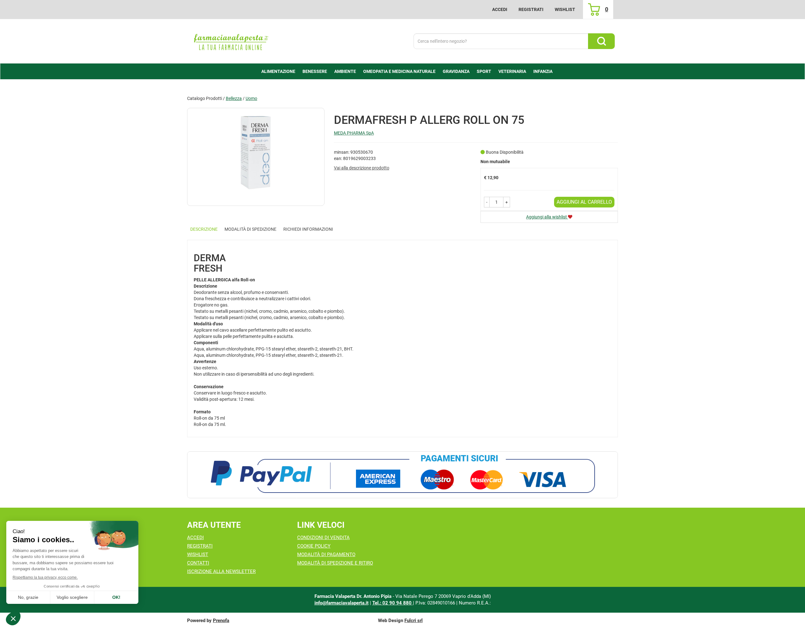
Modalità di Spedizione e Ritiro (335, 563)
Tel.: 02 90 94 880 (392, 603)
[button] (487, 202)
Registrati (531, 9)
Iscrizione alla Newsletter (221, 571)
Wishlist (565, 9)
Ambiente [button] (345, 71)
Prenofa (221, 620)
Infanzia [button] (542, 71)
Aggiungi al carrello (584, 202)
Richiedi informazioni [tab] (308, 229)
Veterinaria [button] (512, 71)
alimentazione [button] (278, 71)
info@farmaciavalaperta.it (341, 603)
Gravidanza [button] (456, 71)
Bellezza (234, 98)
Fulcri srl (413, 620)
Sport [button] (484, 71)
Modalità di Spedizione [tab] (250, 229)
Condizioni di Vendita (323, 537)
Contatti (198, 563)
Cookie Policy (313, 546)
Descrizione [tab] (204, 229)
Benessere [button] (315, 71)
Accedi (499, 9)
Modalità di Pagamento (326, 554)
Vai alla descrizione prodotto (361, 167)
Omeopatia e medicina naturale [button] (399, 71)
